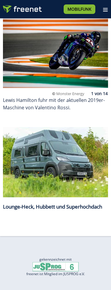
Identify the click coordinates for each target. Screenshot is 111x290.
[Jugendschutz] (56, 266)
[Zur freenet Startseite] (22, 8)
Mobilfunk (79, 9)
